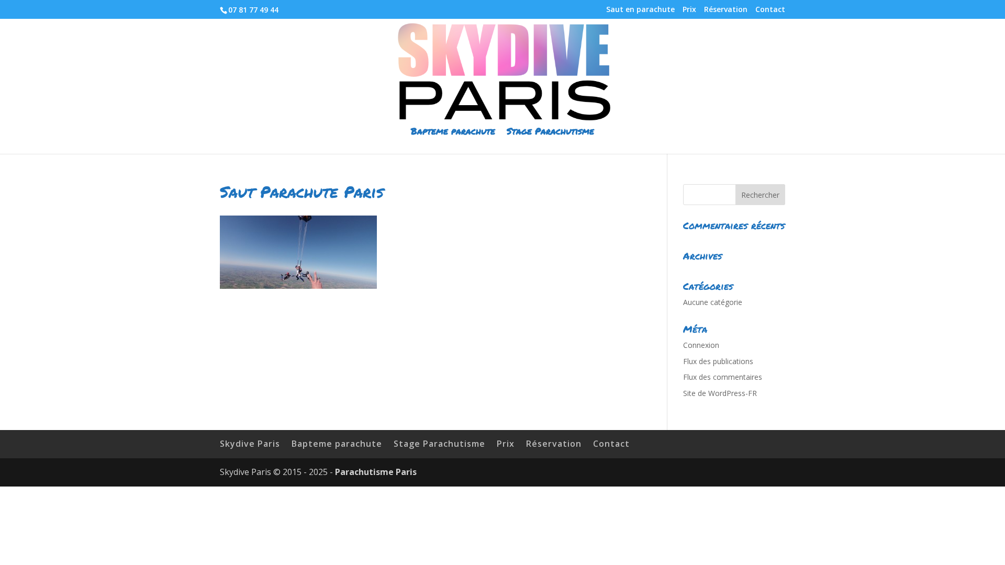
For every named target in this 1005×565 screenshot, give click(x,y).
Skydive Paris (250, 443)
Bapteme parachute (453, 132)
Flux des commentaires (722, 377)
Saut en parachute (640, 10)
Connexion (701, 345)
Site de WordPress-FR (720, 393)
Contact (770, 10)
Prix (689, 10)
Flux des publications (718, 361)
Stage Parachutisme (550, 132)
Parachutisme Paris (376, 472)
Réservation (725, 10)
